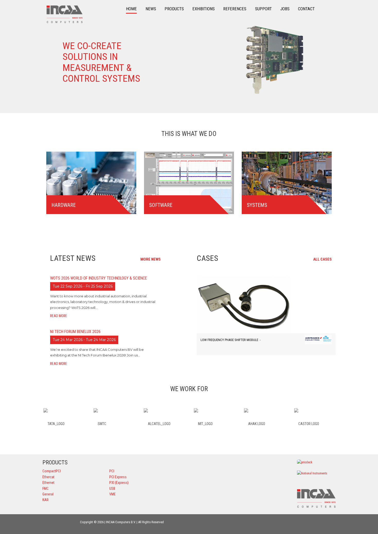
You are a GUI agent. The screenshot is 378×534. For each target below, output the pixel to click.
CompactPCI (51, 471)
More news (150, 259)
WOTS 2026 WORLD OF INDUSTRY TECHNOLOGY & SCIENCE (98, 278)
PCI (111, 471)
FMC (45, 488)
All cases (322, 259)
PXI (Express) (119, 483)
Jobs (285, 8)
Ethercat (48, 477)
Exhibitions (203, 8)
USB (112, 488)
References (234, 8)
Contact (306, 8)
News (151, 8)
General (47, 494)
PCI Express (118, 477)
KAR (45, 500)
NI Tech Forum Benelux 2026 (75, 331)
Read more (59, 316)
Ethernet (48, 483)
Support (263, 8)
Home (131, 8)
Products (174, 8)
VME (112, 494)
